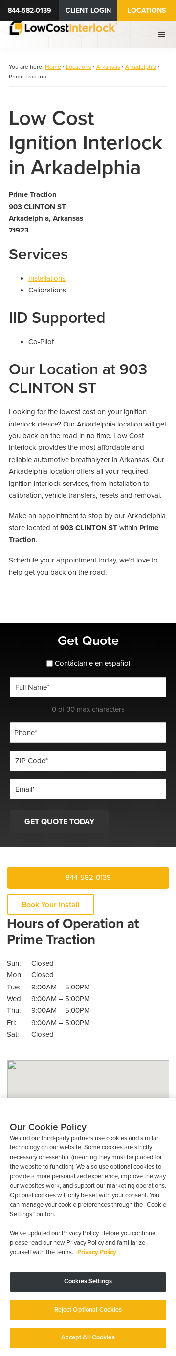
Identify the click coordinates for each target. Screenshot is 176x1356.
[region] (88, 1227)
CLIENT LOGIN (88, 10)
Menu (162, 34)
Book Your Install (51, 905)
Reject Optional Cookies (88, 1310)
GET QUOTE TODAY (59, 822)
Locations (147, 10)
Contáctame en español (92, 663)
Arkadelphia (140, 66)
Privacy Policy (96, 1252)
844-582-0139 (29, 10)
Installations (47, 278)
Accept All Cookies (87, 1337)
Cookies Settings (88, 1281)
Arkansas (108, 66)
